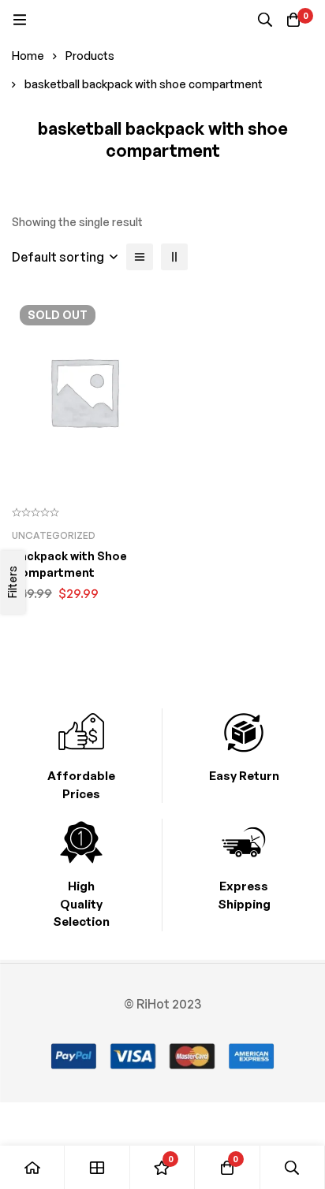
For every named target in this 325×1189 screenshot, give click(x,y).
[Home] (32, 1167)
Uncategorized (53, 535)
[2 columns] (174, 256)
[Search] (265, 20)
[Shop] (97, 1167)
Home (28, 55)
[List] (139, 256)
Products (89, 55)
